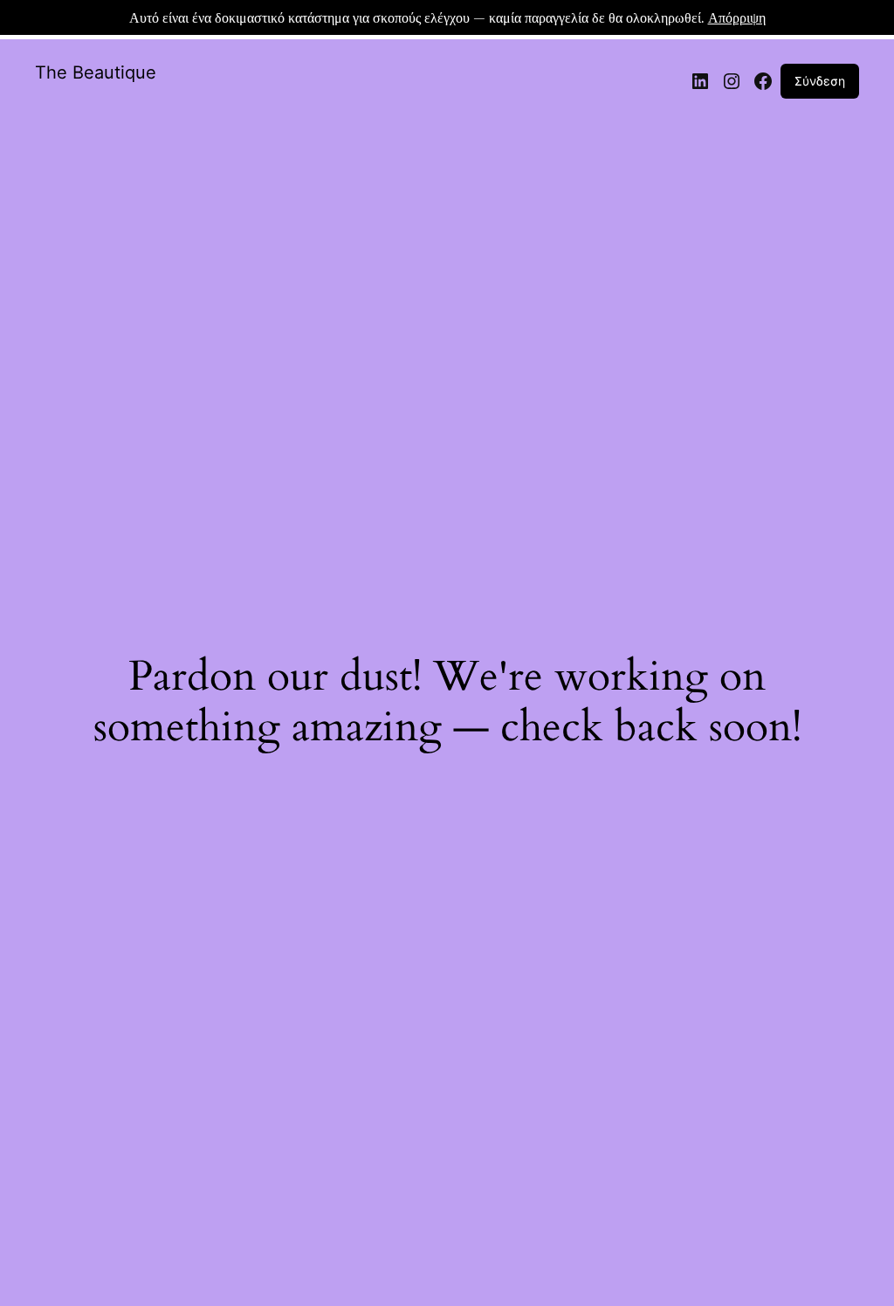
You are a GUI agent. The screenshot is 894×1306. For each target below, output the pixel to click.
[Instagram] (731, 81)
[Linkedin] (700, 81)
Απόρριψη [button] (737, 17)
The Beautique (95, 72)
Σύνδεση (819, 80)
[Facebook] (763, 81)
